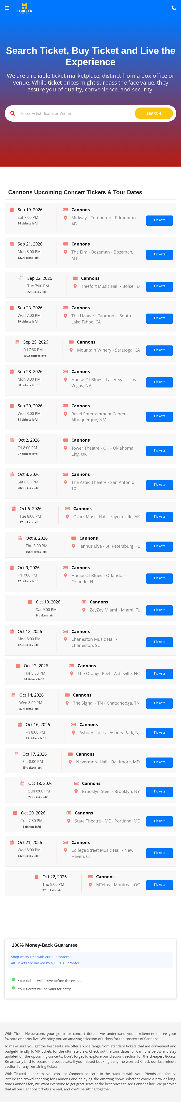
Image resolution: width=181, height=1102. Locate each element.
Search (154, 113)
